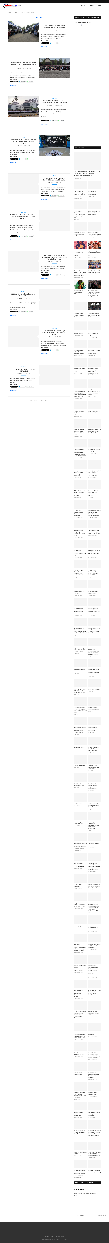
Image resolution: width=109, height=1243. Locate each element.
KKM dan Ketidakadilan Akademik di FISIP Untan (23, 295)
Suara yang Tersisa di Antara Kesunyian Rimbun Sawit (94, 352)
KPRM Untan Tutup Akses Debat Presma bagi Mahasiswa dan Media (94, 314)
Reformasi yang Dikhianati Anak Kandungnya (92, 729)
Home (9, 12)
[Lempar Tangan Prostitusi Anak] (80, 816)
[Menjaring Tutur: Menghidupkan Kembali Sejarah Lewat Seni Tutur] (80, 524)
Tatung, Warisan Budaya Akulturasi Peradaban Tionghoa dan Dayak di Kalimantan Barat (94, 866)
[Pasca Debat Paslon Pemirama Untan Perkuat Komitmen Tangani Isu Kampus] (80, 306)
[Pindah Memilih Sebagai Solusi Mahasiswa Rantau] (80, 1066)
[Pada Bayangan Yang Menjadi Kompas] (80, 325)
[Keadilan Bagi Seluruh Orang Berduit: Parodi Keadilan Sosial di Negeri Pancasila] (80, 721)
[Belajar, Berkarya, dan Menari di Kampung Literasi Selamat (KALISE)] (80, 484)
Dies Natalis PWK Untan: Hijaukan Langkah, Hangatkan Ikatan (94, 611)
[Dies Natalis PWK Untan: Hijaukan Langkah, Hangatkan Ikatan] (94, 602)
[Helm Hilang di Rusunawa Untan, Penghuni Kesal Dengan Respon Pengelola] (94, 1046)
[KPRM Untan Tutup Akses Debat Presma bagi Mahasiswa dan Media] (94, 306)
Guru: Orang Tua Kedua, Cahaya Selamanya (78, 292)
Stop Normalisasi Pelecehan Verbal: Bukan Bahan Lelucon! (94, 927)
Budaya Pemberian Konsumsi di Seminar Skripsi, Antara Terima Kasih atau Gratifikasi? (80, 630)
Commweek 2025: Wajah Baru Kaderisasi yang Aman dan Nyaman (94, 234)
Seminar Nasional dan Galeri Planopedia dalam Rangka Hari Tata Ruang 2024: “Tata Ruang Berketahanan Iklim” (94, 906)
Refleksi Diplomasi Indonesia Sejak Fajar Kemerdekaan (94, 591)
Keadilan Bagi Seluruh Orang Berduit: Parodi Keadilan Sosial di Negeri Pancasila (80, 730)
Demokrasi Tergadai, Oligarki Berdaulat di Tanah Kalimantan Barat (94, 392)
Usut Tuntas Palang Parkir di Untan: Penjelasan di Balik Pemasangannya (93, 786)
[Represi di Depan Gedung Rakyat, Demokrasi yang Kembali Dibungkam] (80, 564)
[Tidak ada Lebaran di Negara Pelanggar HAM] (80, 226)
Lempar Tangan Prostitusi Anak (78, 822)
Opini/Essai (54, 253)
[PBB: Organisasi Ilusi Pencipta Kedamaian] (94, 405)
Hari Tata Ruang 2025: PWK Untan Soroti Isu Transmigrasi (94, 272)
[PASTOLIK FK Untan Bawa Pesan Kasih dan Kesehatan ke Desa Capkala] (94, 663)
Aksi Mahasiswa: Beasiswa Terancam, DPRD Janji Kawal (79, 865)
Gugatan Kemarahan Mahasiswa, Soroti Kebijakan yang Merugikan (54, 179)
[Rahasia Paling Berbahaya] (80, 878)
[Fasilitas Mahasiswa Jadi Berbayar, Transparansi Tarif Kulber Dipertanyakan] (94, 622)
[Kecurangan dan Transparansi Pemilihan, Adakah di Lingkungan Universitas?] (94, 816)
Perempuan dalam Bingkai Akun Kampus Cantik (79, 413)
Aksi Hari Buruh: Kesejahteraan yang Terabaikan (93, 767)
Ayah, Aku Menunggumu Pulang (80, 1053)
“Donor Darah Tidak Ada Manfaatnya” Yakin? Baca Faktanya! (94, 532)
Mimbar (92, 5)
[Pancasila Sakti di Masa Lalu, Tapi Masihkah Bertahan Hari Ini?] (94, 484)
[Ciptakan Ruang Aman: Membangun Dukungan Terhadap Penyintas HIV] (94, 245)
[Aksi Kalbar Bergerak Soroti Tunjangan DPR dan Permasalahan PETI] (94, 544)
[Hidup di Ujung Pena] (80, 759)
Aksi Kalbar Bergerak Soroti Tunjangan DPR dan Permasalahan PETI (94, 553)
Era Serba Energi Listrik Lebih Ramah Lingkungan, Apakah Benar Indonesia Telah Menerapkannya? (80, 393)
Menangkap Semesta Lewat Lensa (79, 748)
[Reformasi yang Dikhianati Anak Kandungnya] (94, 721)
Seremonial (54, 23)
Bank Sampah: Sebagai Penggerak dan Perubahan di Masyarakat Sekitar (94, 513)
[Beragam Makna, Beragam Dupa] (94, 1086)
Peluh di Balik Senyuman (91, 1033)
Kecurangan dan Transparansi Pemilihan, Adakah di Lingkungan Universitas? (93, 825)
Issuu (82, 1215)
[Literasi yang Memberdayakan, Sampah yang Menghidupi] (80, 504)
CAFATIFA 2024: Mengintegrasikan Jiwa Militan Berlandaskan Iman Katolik (79, 993)
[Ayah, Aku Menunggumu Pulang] (80, 1046)
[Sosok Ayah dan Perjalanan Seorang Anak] (94, 1005)
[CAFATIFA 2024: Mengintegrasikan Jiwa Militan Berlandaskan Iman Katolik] (80, 984)
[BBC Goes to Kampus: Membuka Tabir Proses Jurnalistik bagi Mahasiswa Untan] (80, 264)
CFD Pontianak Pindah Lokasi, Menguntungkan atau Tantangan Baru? (80, 968)
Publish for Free (101, 1215)
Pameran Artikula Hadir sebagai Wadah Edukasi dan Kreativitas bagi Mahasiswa (54, 332)
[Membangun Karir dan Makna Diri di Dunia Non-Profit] (80, 584)
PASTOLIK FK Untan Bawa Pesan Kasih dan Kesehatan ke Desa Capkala (94, 672)
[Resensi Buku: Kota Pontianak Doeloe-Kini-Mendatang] (80, 1124)
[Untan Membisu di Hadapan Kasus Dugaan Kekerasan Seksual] (80, 245)
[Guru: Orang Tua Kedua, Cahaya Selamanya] (80, 284)
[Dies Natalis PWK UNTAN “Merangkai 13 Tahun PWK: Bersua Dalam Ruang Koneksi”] (54, 68)
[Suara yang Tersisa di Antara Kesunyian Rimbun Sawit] (94, 344)
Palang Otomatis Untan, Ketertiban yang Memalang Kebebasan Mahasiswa (80, 473)
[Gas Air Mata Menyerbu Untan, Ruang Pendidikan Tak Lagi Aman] (80, 544)
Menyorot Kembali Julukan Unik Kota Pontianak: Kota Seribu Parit (80, 432)
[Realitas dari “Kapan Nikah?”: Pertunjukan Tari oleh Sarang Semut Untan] (80, 701)
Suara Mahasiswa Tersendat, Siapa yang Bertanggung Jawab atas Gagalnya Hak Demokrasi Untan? (94, 294)
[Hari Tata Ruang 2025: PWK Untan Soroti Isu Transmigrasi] (94, 264)
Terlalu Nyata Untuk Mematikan (93, 844)
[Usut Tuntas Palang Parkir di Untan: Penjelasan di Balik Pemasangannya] (94, 777)
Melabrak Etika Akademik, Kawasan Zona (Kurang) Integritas (93, 1075)
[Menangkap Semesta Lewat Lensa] (80, 741)
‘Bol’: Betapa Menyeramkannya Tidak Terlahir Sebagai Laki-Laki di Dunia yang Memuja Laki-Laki (80, 947)
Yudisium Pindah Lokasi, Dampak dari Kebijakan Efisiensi (79, 352)
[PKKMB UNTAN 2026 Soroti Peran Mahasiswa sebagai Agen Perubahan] (23, 106)
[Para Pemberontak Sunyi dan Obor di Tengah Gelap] (94, 325)
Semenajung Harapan (80, 926)
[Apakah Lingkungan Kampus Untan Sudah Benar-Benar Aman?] (94, 797)
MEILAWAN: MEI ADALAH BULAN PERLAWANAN (23, 370)
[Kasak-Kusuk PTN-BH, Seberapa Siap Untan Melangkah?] (94, 1106)
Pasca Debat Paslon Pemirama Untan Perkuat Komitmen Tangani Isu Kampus (79, 314)
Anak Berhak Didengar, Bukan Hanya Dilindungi (94, 1171)
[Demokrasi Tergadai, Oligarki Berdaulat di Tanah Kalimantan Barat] (94, 383)
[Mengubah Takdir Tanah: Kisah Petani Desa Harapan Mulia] (80, 897)
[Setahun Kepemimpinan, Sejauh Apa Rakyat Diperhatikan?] (94, 423)
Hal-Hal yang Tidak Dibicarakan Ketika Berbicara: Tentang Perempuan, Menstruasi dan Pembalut (87, 174)
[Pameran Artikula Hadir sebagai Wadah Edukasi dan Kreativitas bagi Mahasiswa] (23, 336)
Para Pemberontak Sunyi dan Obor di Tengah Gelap (93, 333)
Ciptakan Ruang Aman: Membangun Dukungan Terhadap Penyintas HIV (94, 253)
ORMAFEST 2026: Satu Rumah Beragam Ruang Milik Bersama (54, 26)
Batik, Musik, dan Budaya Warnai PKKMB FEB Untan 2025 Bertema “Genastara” (80, 611)
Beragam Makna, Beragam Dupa (93, 1093)
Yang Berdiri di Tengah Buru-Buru (80, 670)
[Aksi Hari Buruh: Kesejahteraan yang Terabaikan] (94, 759)
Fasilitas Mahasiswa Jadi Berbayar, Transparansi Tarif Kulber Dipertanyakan (94, 630)
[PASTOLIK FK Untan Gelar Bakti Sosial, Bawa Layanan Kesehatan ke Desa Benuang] (54, 220)
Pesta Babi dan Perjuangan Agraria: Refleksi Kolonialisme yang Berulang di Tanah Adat (80, 214)
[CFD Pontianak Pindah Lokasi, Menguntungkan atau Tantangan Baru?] (80, 959)
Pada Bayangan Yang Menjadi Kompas (80, 332)
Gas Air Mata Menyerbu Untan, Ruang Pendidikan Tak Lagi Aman (80, 553)
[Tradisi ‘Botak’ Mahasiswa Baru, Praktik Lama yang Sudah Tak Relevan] (94, 564)
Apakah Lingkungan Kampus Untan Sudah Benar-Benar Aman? (94, 805)
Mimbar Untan (49, 1236)
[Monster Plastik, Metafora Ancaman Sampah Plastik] (80, 1106)
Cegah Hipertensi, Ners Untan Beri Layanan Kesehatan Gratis (80, 649)
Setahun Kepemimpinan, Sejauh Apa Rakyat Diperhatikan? (94, 431)
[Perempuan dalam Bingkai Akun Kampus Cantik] (80, 405)
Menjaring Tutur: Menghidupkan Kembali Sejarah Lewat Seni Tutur (80, 533)
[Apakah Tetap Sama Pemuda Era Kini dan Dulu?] (80, 362)
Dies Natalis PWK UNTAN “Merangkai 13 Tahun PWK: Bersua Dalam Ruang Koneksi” (23, 64)
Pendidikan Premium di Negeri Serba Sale (80, 784)
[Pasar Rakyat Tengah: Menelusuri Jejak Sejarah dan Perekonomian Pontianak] (80, 1005)
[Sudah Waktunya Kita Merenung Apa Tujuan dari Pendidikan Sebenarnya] (94, 205)
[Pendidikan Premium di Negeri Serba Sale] (80, 777)
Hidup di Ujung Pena (79, 765)
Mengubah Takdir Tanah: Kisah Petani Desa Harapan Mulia (79, 904)
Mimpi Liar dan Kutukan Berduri (80, 1152)
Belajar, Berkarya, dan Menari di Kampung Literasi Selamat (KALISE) (80, 493)
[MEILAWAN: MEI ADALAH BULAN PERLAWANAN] (54, 375)
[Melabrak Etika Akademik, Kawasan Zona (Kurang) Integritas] (94, 1066)
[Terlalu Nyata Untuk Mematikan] (94, 837)
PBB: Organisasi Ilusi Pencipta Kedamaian (94, 412)
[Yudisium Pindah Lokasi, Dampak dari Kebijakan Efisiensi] (80, 344)
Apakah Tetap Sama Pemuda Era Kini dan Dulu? (79, 370)
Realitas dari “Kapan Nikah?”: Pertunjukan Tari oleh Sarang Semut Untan (80, 710)
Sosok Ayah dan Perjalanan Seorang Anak (93, 1013)
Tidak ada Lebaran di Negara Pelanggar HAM (79, 234)
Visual (100, 5)
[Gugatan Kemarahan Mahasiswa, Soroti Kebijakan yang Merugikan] (23, 184)
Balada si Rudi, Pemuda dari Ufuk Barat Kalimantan (94, 946)
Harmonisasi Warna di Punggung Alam (94, 450)
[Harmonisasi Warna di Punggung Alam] (94, 443)
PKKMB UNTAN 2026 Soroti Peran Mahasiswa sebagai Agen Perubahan (54, 102)
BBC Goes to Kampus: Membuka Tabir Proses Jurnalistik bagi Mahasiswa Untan (80, 273)
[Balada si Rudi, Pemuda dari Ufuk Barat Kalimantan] (94, 938)
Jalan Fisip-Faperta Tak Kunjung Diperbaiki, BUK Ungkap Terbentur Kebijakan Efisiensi (80, 846)
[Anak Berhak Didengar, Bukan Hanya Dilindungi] (94, 1164)
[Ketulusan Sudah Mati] (94, 683)
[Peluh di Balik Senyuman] (94, 1027)
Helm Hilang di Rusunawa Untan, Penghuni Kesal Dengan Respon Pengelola (94, 1055)
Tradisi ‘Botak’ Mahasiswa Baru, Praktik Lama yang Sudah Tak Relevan (93, 573)
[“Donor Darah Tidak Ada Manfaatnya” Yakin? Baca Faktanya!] (94, 524)
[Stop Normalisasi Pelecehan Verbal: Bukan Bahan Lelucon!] (94, 919)
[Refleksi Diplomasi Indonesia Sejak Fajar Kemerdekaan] (94, 584)
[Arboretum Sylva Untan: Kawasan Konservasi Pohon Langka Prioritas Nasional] (94, 984)
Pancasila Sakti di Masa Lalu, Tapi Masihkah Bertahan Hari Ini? (93, 493)
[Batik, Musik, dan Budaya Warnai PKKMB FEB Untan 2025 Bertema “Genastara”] (80, 602)
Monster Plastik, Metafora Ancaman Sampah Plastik (79, 1114)
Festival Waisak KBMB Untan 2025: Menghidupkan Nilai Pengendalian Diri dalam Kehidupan (94, 651)
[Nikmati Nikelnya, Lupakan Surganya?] (94, 701)
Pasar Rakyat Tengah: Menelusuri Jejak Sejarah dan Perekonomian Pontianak (80, 1015)
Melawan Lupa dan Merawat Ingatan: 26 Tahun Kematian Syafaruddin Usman (23, 141)
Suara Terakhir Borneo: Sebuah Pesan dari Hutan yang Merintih (80, 691)
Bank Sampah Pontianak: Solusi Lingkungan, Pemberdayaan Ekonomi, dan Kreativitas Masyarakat (93, 970)
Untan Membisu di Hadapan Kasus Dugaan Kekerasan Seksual (79, 253)
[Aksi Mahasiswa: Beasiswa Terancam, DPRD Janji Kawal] (80, 857)
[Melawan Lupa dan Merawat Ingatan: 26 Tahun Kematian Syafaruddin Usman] (54, 145)
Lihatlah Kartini (78, 803)
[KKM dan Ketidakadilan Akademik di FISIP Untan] (54, 299)
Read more (44, 46)
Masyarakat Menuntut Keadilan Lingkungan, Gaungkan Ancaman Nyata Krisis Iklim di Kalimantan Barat (94, 1134)
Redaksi (83, 5)
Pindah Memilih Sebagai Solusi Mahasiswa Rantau (79, 1074)
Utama (23, 137)
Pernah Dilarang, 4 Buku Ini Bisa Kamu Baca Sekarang (93, 749)
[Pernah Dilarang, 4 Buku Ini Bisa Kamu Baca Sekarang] (94, 741)
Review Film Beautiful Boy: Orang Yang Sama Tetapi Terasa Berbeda (94, 886)
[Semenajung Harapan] (80, 919)
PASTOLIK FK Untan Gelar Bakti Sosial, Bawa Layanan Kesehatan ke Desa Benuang (23, 216)
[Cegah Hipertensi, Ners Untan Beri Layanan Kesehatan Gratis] (80, 642)
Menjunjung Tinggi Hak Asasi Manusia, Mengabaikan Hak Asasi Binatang (94, 473)
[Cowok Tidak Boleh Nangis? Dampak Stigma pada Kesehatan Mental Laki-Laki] (94, 362)
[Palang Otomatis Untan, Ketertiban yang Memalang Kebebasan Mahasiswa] (80, 464)
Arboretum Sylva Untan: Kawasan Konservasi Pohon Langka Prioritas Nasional (94, 993)
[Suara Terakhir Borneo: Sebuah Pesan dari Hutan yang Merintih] (80, 683)
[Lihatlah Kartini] (80, 797)
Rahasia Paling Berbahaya (78, 885)
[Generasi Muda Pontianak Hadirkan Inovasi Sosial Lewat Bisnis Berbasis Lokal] (80, 1027)
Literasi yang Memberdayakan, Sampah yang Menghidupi (78, 513)
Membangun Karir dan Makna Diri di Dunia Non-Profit (80, 591)
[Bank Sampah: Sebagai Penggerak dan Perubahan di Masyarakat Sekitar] (94, 504)
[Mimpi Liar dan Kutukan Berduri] (80, 1146)
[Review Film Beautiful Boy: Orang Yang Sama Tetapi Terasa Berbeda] (94, 878)
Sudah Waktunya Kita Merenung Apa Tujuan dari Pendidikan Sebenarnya (94, 214)
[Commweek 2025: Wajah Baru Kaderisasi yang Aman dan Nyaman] (94, 226)
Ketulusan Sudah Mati (94, 689)
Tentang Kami (60, 1236)
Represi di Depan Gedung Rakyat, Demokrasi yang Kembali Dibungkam (79, 573)
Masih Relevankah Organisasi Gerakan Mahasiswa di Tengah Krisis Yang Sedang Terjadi (54, 257)
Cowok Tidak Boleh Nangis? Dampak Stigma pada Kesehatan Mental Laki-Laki (93, 371)
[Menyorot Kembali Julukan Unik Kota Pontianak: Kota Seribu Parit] (80, 423)
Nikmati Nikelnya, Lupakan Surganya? (93, 708)
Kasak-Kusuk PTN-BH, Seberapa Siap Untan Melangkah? (94, 1114)
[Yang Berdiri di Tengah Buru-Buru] (80, 663)
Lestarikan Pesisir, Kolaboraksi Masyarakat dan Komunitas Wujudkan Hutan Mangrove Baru (80, 452)
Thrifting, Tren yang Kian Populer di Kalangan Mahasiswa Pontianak (80, 1095)
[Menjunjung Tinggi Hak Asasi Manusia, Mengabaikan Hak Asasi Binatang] (94, 464)
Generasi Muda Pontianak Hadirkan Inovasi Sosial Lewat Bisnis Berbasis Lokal (79, 1035)
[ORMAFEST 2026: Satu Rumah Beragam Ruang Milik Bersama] (23, 31)
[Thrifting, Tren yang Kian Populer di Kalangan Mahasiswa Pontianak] (80, 1086)
